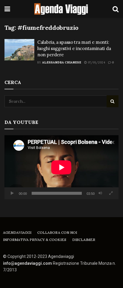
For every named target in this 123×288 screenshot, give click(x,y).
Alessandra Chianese (61, 62)
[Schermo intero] (111, 193)
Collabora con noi (57, 232)
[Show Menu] (7, 9)
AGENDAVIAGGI (17, 232)
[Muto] (100, 193)
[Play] (12, 193)
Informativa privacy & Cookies (34, 239)
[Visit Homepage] (61, 9)
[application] (61, 167)
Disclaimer (83, 239)
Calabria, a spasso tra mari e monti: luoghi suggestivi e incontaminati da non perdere (74, 48)
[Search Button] (116, 9)
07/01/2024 (96, 62)
